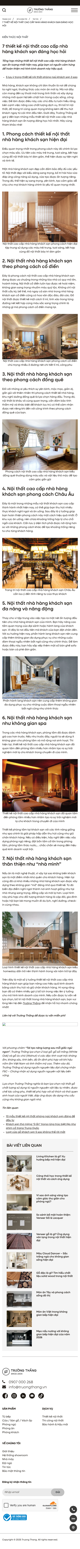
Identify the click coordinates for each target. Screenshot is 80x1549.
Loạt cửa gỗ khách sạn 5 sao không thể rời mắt (35, 1132)
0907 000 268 (21, 1382)
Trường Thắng (32, 1003)
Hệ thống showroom (15, 1455)
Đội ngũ (7, 1463)
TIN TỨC (36, 19)
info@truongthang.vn (28, 1387)
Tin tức (6, 1467)
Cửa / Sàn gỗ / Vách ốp (17, 1420)
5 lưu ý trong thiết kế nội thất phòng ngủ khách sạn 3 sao (41, 77)
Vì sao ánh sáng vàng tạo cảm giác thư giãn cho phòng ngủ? (52, 1198)
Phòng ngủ (9, 1424)
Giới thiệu (8, 1451)
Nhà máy (8, 1459)
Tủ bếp (6, 1417)
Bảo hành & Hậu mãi (55, 1424)
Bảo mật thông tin (13, 1471)
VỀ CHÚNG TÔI (22, 19)
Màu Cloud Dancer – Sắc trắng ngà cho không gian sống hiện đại (52, 1256)
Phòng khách (10, 1432)
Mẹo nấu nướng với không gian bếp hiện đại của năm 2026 (53, 1334)
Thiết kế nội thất (52, 1417)
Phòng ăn (8, 1428)
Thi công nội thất (53, 1420)
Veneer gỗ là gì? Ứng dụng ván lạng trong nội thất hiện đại (53, 1237)
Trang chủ (6, 19)
